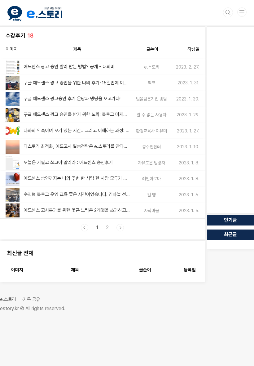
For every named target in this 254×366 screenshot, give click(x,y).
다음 (120, 227)
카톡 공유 (31, 299)
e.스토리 (8, 299)
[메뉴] (242, 12)
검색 (228, 12)
